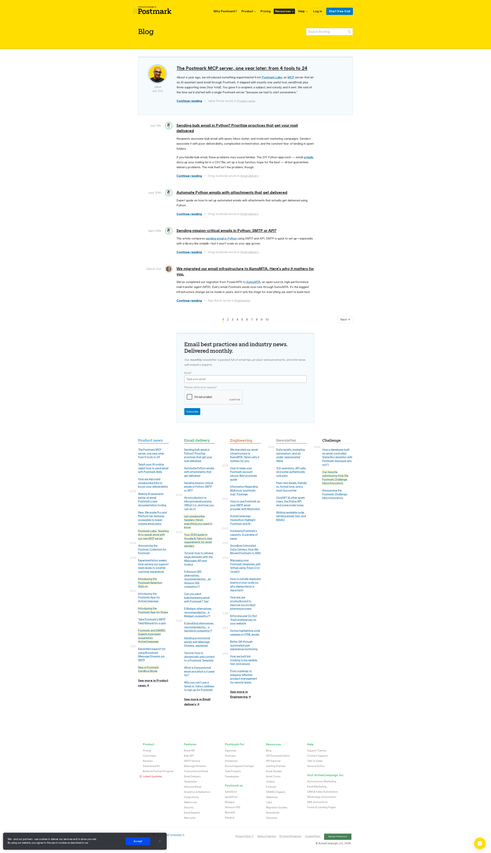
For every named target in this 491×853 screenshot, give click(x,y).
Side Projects (233, 771)
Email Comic (273, 776)
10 (267, 319)
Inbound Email (192, 786)
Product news (246, 101)
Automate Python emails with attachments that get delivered (231, 192)
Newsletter (286, 440)
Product (247, 11)
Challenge (331, 440)
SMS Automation (317, 802)
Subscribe (192, 411)
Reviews (148, 761)
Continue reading (189, 101)
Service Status (316, 766)
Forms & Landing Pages (321, 807)
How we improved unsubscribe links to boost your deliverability (153, 482)
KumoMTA (253, 282)
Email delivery (249, 176)
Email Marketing (316, 786)
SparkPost (231, 797)
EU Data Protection (290, 836)
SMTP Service (192, 761)
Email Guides (274, 771)
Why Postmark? (225, 11)
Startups (230, 755)
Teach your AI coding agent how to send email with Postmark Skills (153, 468)
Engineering (242, 300)
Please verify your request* (200, 387)
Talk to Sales (315, 761)
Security (189, 807)
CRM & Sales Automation (322, 791)
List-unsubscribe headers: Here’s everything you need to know (198, 521)
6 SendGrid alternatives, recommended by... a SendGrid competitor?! (199, 627)
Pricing (265, 11)
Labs (269, 802)
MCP (291, 77)
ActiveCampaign (172, 835)
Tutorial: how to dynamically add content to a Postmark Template (199, 656)
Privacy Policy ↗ (245, 836)
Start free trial (339, 11)
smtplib (308, 157)
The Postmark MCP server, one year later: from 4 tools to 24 (242, 68)
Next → (345, 319)
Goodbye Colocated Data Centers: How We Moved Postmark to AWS (245, 549)
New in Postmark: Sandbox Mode (148, 669)
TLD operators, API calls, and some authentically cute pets (291, 472)
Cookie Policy (312, 836)
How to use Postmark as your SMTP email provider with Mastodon (245, 505)
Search (349, 31)
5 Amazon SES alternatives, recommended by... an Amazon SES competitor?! (197, 579)
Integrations (191, 797)
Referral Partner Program (158, 771)
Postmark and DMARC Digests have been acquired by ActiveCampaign (152, 636)
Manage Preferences (337, 836)
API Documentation (278, 755)
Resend (229, 817)
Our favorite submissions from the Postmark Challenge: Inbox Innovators (335, 477)
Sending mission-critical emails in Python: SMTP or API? (226, 230)
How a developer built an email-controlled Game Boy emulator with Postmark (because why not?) (337, 457)
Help (301, 11)
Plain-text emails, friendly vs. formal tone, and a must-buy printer (291, 486)
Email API (189, 750)
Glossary (271, 817)
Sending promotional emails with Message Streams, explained (197, 641)
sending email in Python (221, 238)
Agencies (230, 750)
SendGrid (231, 791)
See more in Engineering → (240, 694)
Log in (317, 11)
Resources (283, 11)
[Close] (160, 841)
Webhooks (190, 802)
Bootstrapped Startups (239, 766)
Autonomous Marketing (321, 781)
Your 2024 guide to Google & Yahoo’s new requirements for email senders (198, 540)
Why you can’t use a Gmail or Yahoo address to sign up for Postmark (199, 686)
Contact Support (317, 755)
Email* (188, 373)
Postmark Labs (272, 77)
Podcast (271, 786)
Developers (232, 776)
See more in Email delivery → (197, 701)
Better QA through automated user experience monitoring (244, 645)
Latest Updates (152, 776)
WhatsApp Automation (321, 797)
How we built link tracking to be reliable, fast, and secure (244, 660)
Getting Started (275, 766)
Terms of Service (266, 836)
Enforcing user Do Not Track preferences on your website (243, 619)
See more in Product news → (153, 683)
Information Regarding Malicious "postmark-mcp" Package (244, 490)
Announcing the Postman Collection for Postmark (152, 549)
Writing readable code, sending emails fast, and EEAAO (291, 516)
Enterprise (231, 761)
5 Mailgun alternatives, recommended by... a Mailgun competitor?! (198, 612)
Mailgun (230, 802)
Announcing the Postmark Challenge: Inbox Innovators (335, 494)
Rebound (189, 817)
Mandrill (230, 812)
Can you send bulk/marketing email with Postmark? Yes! (197, 597)
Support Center (316, 750)
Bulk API (189, 755)
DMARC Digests (275, 792)
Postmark (152, 10)
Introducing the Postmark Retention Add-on (150, 582)
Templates (190, 781)
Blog (268, 750)
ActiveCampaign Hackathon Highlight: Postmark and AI (243, 519)
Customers (149, 755)
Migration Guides (276, 807)
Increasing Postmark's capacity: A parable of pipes (244, 534)
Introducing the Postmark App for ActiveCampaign (149, 597)
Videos (270, 781)
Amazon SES (232, 807)
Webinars (272, 797)
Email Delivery (192, 776)
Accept (137, 841)
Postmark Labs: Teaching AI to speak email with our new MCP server (153, 534)
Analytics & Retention (197, 792)
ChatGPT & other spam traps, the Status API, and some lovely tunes (290, 501)
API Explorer (273, 761)
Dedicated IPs (151, 766)
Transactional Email (196, 771)
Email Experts (192, 812)
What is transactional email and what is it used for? (199, 671)
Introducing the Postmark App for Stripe (153, 610)
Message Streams (195, 766)
